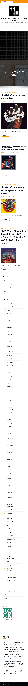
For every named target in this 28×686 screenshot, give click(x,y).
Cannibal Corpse (10, 409)
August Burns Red (10, 558)
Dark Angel (9, 362)
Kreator (8, 379)
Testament (9, 400)
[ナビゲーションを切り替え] (14, 28)
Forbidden (9, 376)
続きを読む (5, 135)
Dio (7, 525)
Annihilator (9, 351)
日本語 (4, 1)
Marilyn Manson (10, 327)
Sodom (8, 397)
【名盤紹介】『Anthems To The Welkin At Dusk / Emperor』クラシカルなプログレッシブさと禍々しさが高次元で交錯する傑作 (13, 642)
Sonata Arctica (10, 489)
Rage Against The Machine (12, 331)
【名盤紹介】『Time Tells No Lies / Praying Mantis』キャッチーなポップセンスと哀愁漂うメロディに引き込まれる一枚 (13, 671)
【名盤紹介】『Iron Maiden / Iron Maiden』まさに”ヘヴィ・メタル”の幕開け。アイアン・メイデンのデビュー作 (14, 656)
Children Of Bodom (11, 577)
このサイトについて (8, 291)
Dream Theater (10, 506)
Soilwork (9, 587)
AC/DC (8, 435)
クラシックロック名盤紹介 (8, 619)
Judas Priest (3, 92)
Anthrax (8, 355)
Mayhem (9, 501)
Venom (8, 553)
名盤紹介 (14, 92)
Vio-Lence (9, 404)
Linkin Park (9, 324)
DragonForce (9, 478)
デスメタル (8, 407)
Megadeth (9, 383)
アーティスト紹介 (7, 303)
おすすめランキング (8, 306)
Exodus (8, 372)
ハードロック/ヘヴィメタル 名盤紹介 (14, 19)
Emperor (9, 497)
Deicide (8, 419)
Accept (8, 514)
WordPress (11, 684)
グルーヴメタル (9, 341)
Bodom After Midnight (11, 573)
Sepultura (9, 390)
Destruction (9, 369)
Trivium (8, 565)
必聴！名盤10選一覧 (8, 284)
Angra (8, 475)
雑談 (5, 598)
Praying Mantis (10, 542)
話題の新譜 (6, 594)
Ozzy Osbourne (10, 539)
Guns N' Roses (10, 452)
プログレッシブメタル (10, 504)
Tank (8, 549)
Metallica (9, 386)
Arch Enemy (9, 570)
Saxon (8, 546)
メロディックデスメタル (10, 568)
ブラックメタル (9, 496)
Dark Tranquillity (10, 580)
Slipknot (8, 334)
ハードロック (8, 433)
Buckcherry (9, 442)
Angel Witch (9, 518)
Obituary (9, 426)
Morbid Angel (10, 423)
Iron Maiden (9, 528)
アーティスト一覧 (7, 287)
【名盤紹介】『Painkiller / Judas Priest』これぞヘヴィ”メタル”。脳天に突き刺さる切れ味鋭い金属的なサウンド (13, 237)
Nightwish (9, 485)
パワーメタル (8, 473)
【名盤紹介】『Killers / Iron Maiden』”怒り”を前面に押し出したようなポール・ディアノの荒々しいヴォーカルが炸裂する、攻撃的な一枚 (14, 649)
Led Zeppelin (9, 456)
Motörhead (9, 535)
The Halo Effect (10, 591)
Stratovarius (9, 492)
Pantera (8, 346)
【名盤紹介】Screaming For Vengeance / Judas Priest (12, 190)
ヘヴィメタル (9, 92)
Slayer (8, 393)
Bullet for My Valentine (11, 561)
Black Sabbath (10, 521)
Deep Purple (9, 445)
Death (8, 416)
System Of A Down (11, 338)
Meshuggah (9, 509)
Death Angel (9, 365)
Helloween (9, 482)
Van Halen (9, 470)
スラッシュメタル (9, 350)
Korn (8, 317)
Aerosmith (9, 438)
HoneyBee (19, 684)
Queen (8, 463)
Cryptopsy (9, 412)
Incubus (8, 313)
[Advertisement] (14, 45)
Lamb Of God (9, 343)
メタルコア (8, 556)
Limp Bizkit (9, 320)
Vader (8, 430)
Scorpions (9, 466)
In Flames (9, 584)
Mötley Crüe (9, 459)
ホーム (5, 280)
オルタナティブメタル (10, 312)
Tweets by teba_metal (7, 628)
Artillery (8, 358)
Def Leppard (9, 449)
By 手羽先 (3, 101)
